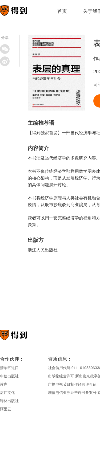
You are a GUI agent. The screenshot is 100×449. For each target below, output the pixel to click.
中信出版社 (9, 375)
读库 (3, 384)
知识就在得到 (20, 335)
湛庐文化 (7, 392)
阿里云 (5, 408)
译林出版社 (9, 400)
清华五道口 (9, 367)
